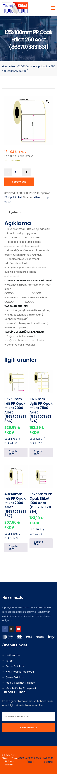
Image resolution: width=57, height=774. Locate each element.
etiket (37, 197)
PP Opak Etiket (13, 197)
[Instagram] (11, 629)
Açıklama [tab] (15, 212)
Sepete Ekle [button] (13, 452)
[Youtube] (18, 629)
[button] (47, 101)
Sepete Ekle (19, 181)
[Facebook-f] (5, 629)
